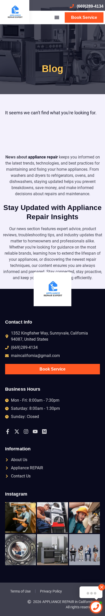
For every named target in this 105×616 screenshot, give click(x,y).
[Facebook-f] (7, 431)
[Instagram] (26, 431)
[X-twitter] (16, 431)
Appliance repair (51, 48)
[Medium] (44, 431)
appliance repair (43, 157)
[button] (57, 17)
